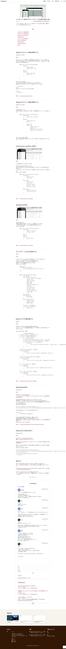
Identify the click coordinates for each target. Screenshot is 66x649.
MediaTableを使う (21, 41)
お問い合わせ (57, 1)
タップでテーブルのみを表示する (23, 38)
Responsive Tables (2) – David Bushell (26, 198)
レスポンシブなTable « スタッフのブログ (25, 597)
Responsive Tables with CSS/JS (21, 441)
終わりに (19, 45)
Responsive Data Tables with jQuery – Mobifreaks (28, 381)
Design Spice (3, 1)
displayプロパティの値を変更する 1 (23, 32)
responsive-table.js (25, 438)
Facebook (14, 640)
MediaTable (24, 394)
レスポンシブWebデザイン (46, 21)
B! (35, 477)
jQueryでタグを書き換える (22, 40)
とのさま (22, 489)
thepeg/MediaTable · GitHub (24, 399)
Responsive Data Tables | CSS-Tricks (26, 95)
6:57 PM (47, 529)
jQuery (37, 21)
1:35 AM (24, 593)
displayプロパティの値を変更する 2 (23, 33)
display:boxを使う (21, 36)
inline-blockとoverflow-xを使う (23, 35)
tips (34, 21)
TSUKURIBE (14, 641)
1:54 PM (24, 586)
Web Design (40, 21)
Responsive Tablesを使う (22, 43)
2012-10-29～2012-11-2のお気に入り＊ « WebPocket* (27, 585)
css (35, 21)
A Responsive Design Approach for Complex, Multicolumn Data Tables (32, 424)
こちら (16, 635)
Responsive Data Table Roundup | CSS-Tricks (24, 468)
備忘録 (44, 1)
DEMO (17, 57)
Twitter (14, 638)
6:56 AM (24, 598)
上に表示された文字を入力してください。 (24, 577)
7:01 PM (47, 507)
